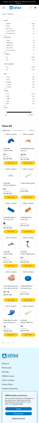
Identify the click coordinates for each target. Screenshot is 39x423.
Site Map (5, 372)
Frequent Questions (10, 388)
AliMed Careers (8, 376)
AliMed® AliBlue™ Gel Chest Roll (9, 218)
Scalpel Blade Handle (28, 183)
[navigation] (19, 69)
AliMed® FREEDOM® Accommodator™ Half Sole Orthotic (10, 150)
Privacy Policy (18, 404)
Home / (4, 14)
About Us (5, 363)
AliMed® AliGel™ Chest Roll (26, 218)
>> (13, 342)
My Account (7, 368)
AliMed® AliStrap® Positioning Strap (10, 321)
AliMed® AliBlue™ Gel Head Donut (27, 287)
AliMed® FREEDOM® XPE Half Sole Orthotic (27, 321)
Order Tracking (8, 380)
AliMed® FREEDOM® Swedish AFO (28, 253)
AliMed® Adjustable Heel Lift (27, 149)
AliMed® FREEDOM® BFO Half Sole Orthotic (9, 184)
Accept (18, 409)
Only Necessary (18, 413)
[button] (4, 8)
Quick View (11, 163)
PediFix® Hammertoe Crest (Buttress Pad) (10, 287)
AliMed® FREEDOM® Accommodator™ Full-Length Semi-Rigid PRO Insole (10, 253)
